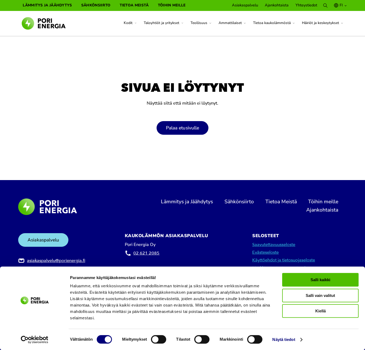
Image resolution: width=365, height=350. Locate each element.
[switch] (158, 339)
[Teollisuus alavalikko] (210, 23)
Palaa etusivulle (182, 128)
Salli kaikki (320, 279)
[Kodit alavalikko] (135, 23)
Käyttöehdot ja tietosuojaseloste (283, 260)
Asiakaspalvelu (43, 240)
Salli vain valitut (320, 295)
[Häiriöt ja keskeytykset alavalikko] (342, 23)
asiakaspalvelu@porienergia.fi (56, 261)
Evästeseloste (265, 252)
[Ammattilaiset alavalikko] (244, 23)
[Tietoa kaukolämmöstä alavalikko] (293, 23)
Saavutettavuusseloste (273, 245)
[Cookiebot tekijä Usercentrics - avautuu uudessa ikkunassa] (34, 340)
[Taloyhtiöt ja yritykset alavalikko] (182, 23)
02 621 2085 (146, 253)
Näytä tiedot (283, 339)
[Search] (325, 5)
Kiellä (320, 311)
